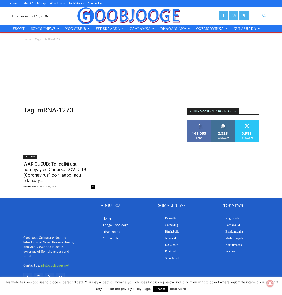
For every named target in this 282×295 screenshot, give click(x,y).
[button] (264, 16)
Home (27, 39)
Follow (223, 122)
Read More (177, 289)
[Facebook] (223, 15)
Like (199, 122)
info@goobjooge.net (55, 265)
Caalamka (30, 156)
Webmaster (30, 186)
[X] (243, 15)
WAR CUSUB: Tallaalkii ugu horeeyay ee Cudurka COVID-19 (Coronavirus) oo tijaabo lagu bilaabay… (54, 172)
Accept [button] (160, 289)
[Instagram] (233, 15)
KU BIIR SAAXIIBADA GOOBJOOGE (213, 111)
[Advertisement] (141, 75)
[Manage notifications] (270, 283)
